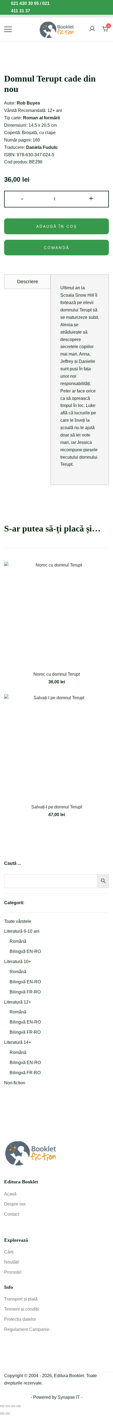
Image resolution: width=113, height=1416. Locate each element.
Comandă (56, 247)
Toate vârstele (17, 921)
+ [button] (91, 198)
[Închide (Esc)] (18, 1406)
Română (18, 941)
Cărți (8, 1252)
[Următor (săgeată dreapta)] (7, 1413)
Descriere (27, 281)
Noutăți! (11, 1262)
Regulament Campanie (26, 1329)
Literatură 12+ (17, 1002)
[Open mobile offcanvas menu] (8, 29)
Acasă (10, 1194)
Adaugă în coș (56, 226)
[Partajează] (13, 1406)
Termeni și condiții (21, 1309)
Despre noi (15, 1204)
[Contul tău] (92, 29)
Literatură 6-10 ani (21, 931)
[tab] (27, 281)
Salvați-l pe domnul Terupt (56, 807)
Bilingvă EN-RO (25, 951)
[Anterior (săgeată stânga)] (2, 1413)
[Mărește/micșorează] (2, 1406)
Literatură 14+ (17, 1042)
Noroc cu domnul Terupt (56, 674)
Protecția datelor (20, 1319)
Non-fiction (14, 1082)
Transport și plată (21, 1299)
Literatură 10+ (17, 961)
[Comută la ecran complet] (7, 1406)
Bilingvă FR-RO (25, 992)
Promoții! (12, 1272)
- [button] (22, 198)
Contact (11, 1214)
